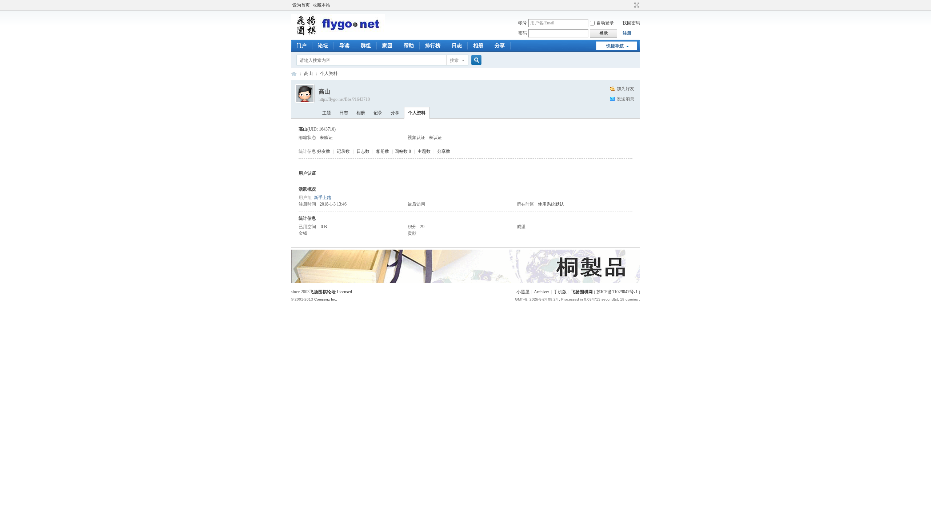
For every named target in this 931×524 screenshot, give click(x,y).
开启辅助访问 (630, 5)
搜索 (454, 60)
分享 (500, 45)
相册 (478, 45)
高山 (308, 73)
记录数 (344, 151)
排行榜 (432, 45)
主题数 (424, 151)
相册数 (383, 151)
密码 (522, 33)
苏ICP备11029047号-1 (617, 291)
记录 (377, 112)
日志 (457, 45)
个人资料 (416, 112)
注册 (627, 33)
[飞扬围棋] (338, 34)
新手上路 (322, 197)
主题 (326, 112)
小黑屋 (523, 291)
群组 (366, 45)
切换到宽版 (636, 5)
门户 (301, 45)
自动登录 (605, 22)
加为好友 (625, 88)
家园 (387, 45)
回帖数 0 (403, 151)
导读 (344, 45)
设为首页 (301, 5)
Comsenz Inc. (325, 299)
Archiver (541, 291)
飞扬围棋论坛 (322, 291)
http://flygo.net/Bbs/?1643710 (344, 99)
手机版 (560, 291)
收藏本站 (321, 5)
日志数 (363, 151)
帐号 (522, 22)
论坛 (323, 45)
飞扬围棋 (294, 73)
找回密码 (631, 22)
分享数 (443, 151)
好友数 (324, 151)
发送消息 (625, 99)
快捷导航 (615, 45)
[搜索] (475, 60)
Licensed (344, 291)
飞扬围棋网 (582, 291)
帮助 (409, 45)
